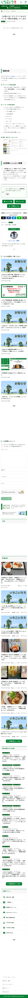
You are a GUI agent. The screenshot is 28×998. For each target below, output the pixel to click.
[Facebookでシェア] (8, 217)
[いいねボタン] (7, 194)
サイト (3, 483)
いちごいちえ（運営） (14, 240)
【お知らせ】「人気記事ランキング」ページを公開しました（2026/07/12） (14, 6)
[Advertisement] (14, 51)
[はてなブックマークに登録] (14, 217)
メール (3, 476)
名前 (3, 470)
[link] (14, 249)
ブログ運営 (14, 224)
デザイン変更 (8, 224)
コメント (4, 449)
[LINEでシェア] (19, 217)
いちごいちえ (6, 11)
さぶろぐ (13, 76)
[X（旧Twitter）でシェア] (3, 217)
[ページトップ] (24, 994)
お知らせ (13, 11)
